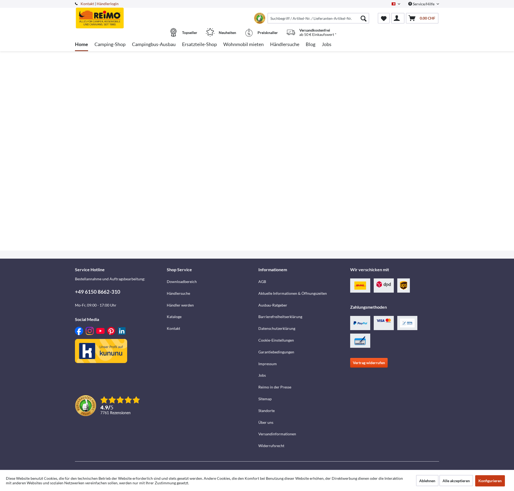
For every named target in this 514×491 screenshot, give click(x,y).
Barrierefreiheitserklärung (280, 316)
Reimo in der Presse (274, 387)
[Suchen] (363, 18)
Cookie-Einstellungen (276, 340)
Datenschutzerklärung (276, 328)
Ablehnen (427, 480)
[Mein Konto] (398, 18)
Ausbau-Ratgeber (272, 305)
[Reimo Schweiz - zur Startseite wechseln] (120, 15)
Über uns (265, 422)
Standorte (266, 410)
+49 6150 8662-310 (97, 292)
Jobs (262, 375)
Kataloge (174, 316)
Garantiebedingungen (276, 352)
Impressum (267, 363)
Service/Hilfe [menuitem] (423, 4)
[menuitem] (318, 18)
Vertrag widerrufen (369, 362)
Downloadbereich (182, 281)
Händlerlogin (108, 3)
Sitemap (265, 398)
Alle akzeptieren (456, 480)
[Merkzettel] (384, 18)
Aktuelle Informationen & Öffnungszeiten (292, 293)
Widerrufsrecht (271, 445)
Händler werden (180, 305)
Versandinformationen (277, 434)
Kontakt (87, 3)
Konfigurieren (490, 480)
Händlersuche (178, 293)
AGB (262, 281)
